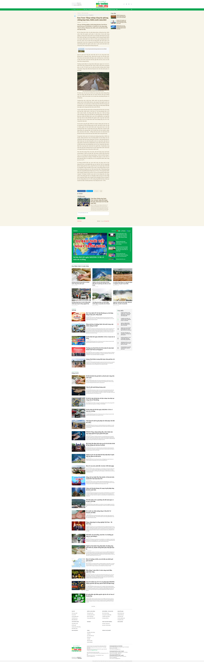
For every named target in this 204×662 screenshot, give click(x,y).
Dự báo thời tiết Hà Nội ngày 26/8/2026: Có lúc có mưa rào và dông (99, 410)
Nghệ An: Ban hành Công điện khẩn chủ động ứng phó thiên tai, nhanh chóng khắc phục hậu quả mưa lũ (100, 547)
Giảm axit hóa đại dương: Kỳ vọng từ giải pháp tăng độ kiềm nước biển (100, 489)
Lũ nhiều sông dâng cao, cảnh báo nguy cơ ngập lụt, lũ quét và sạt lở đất (122, 283)
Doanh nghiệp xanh (121, 618)
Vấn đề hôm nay (75, 618)
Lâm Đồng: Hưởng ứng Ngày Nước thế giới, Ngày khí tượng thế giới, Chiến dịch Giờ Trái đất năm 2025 (99, 201)
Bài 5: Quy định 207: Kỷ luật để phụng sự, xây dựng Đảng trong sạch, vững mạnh (99, 313)
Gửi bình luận (81, 218)
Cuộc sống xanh (100, 9)
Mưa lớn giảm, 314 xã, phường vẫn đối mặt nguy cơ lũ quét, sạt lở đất (100, 500)
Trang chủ (79, 13)
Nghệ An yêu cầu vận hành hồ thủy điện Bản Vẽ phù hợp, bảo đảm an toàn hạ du (101, 284)
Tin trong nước (74, 613)
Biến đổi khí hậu (75, 619)
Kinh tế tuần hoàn (121, 613)
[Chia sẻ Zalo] (75, 16)
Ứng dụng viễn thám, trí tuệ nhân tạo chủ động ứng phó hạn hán (126, 333)
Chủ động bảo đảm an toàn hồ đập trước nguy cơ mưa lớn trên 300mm (101, 303)
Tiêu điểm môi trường (91, 632)
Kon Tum (80, 193)
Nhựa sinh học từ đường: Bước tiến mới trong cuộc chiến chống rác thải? (99, 325)
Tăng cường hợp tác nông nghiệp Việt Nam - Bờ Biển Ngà (99, 523)
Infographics (75, 630)
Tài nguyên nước (90, 613)
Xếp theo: (98, 221)
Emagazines (120, 621)
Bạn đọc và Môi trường (106, 625)
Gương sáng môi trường (76, 626)
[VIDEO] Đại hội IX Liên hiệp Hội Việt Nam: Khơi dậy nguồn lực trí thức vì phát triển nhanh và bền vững (121, 236)
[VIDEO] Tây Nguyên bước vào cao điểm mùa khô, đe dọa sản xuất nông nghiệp (121, 16)
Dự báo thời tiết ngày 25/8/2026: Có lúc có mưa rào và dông (121, 243)
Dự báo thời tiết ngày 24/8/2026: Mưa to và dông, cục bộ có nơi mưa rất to (122, 255)
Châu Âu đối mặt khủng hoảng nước (96, 387)
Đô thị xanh (74, 625)
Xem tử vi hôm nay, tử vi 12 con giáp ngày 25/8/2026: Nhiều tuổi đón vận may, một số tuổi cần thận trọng (100, 582)
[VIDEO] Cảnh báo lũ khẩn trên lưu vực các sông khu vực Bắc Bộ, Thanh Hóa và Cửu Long (122, 248)
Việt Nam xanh (89, 640)
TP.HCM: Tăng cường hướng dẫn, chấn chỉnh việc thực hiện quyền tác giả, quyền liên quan (99, 432)
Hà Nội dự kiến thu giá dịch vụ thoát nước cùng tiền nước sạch (80, 283)
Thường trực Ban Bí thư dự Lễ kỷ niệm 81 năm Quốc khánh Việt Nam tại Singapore (100, 348)
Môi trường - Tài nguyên (88, 9)
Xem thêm (93, 606)
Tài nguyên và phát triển (106, 614)
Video (117, 9)
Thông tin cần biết (106, 630)
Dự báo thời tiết (89, 642)
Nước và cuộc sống (79, 9)
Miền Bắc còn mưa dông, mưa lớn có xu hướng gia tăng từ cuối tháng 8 (99, 535)
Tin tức (74, 9)
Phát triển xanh (74, 628)
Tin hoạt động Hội (75, 616)
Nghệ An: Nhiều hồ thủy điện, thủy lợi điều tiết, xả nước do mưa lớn (122, 303)
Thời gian (102, 221)
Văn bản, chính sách (106, 623)
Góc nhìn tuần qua (90, 635)
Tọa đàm (88, 638)
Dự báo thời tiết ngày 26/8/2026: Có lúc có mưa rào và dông (88, 258)
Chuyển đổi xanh (121, 614)
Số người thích (106, 221)
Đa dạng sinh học (105, 618)
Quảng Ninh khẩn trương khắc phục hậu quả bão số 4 (100, 359)
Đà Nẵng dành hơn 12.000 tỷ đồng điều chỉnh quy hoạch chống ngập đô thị (81, 303)
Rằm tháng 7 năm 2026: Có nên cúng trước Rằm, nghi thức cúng (99, 571)
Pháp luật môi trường (111, 9)
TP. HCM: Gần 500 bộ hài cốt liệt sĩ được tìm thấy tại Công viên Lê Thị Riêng (100, 399)
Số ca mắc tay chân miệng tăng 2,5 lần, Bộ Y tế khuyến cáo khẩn (98, 511)
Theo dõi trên (114, 230)
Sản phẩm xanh (120, 619)
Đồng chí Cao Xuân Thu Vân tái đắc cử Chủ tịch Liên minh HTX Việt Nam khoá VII (100, 477)
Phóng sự (89, 637)
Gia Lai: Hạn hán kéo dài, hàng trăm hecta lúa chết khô (96, 48)
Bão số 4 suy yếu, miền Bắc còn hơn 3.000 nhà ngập (100, 466)
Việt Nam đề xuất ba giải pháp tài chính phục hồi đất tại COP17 (100, 421)
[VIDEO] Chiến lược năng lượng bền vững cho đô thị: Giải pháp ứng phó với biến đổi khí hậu (121, 27)
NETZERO (105, 9)
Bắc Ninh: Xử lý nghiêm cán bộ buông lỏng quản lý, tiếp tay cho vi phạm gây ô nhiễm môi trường (121, 22)
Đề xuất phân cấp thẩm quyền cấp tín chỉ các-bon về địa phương (100, 595)
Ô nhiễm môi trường (106, 616)
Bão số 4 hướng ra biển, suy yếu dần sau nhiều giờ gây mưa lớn (99, 559)
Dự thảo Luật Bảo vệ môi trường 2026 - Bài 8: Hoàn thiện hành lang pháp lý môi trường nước (126, 314)
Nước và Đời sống (90, 616)
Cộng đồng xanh (75, 623)
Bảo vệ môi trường (105, 613)
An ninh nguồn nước (91, 614)
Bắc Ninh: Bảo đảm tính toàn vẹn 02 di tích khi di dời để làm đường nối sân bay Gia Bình (100, 444)
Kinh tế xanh (95, 9)
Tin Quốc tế (74, 614)
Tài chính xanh (120, 616)
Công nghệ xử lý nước (91, 618)
